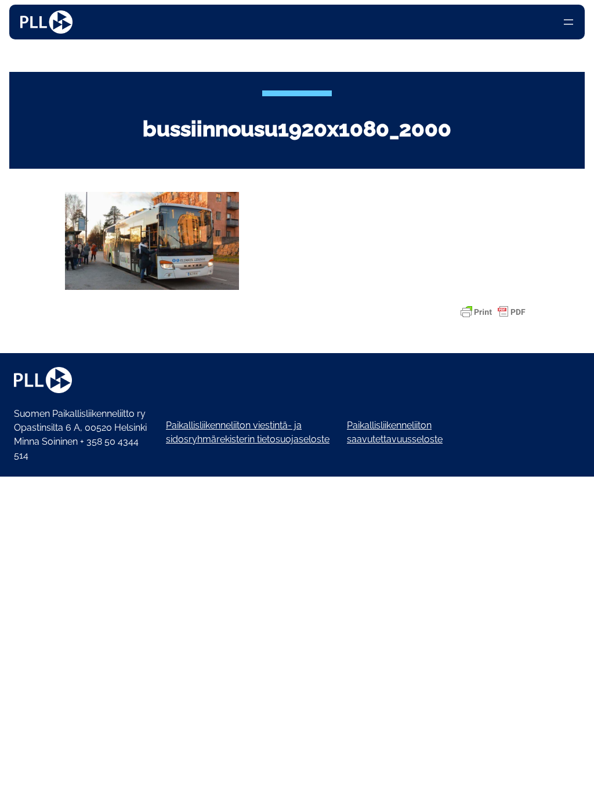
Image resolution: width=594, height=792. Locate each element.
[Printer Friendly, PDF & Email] (493, 312)
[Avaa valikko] (568, 22)
